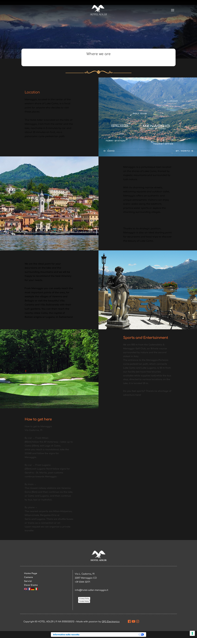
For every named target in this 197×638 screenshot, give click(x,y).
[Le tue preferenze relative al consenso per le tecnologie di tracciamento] (192, 633)
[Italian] (36, 589)
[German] (33, 589)
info (77, 590)
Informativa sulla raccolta (66, 634)
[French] (29, 589)
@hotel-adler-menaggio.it (93, 590)
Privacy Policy (84, 598)
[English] (26, 589)
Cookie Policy (84, 601)
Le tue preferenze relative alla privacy (110, 634)
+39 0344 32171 (82, 582)
